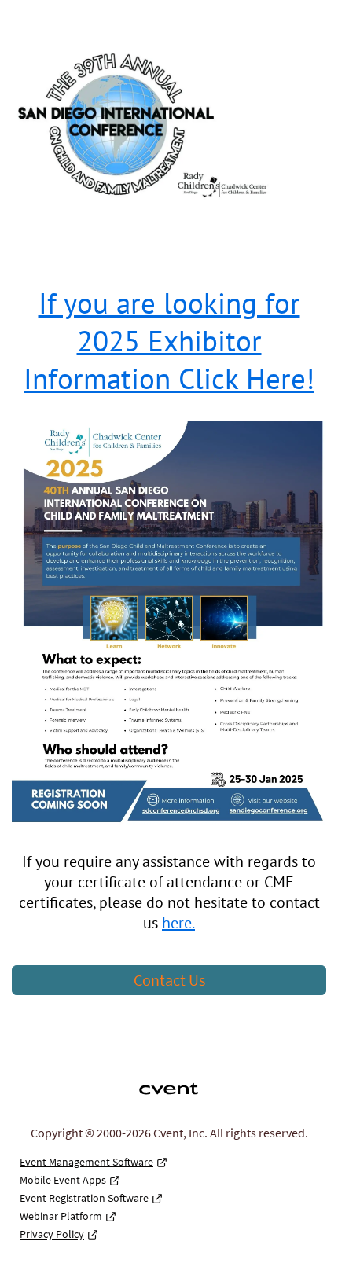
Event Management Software (86, 1162)
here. (178, 923)
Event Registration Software (84, 1198)
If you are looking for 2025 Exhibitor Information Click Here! (169, 340)
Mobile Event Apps (63, 1180)
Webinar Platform (61, 1216)
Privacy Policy (52, 1234)
